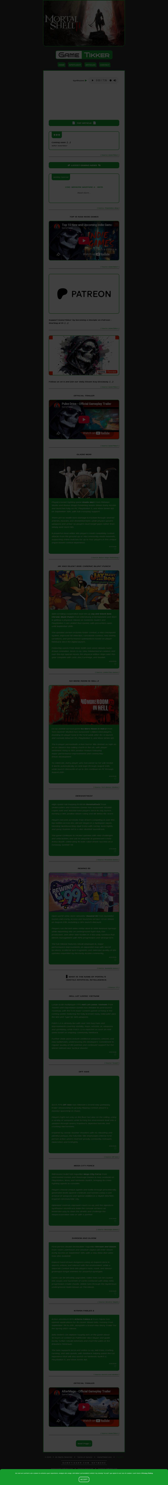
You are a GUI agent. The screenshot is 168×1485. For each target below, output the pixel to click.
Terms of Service (84, 1457)
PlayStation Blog (84, 198)
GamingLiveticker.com (107, 1468)
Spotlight (75, 64)
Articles (90, 64)
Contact (104, 64)
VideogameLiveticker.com (62, 1468)
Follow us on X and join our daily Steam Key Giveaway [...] (81, 381)
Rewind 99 (92, 915)
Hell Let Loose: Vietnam (94, 1004)
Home (61, 64)
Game (84, 55)
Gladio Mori (88, 502)
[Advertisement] (84, 102)
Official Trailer (84, 395)
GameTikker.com (104, 1457)
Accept (84, 1479)
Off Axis (67, 1104)
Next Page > (84, 1443)
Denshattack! (93, 804)
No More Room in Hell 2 (94, 728)
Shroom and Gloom (105, 1246)
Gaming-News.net (85, 1468)
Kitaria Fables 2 (83, 1319)
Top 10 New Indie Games (84, 216)
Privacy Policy (147, 1473)
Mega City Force (92, 1174)
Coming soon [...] (61, 144)
